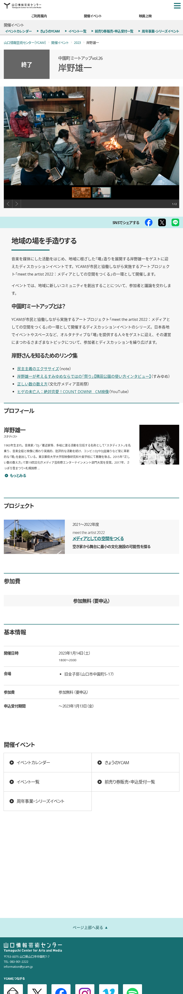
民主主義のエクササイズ (38, 368)
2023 (77, 42)
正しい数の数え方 (32, 384)
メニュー (177, 5)
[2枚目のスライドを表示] (101, 192)
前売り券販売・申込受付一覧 (114, 31)
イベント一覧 (77, 31)
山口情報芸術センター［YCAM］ (25, 42)
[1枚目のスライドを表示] (81, 192)
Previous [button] (8, 204)
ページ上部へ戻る (88, 927)
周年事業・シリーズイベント (160, 31)
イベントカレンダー (18, 31)
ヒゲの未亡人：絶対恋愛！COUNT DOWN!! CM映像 (63, 391)
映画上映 (145, 15)
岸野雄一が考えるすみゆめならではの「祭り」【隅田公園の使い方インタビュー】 (84, 376)
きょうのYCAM (50, 31)
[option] (91, 136)
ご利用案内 (39, 15)
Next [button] (16, 204)
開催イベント (93, 15)
